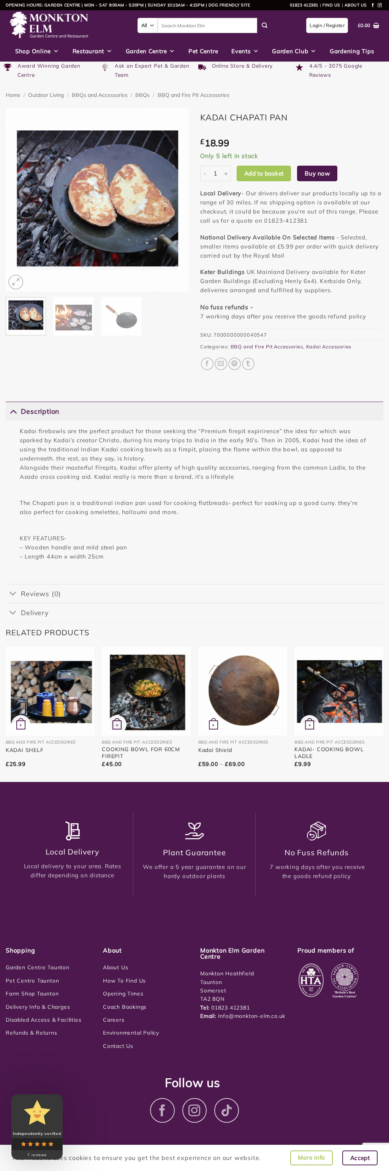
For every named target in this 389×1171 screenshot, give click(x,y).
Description (40, 411)
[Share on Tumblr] (248, 364)
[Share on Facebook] (207, 364)
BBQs (142, 95)
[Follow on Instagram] (380, 5)
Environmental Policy (131, 1032)
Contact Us (118, 1046)
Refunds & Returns (31, 1032)
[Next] (175, 200)
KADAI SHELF (25, 750)
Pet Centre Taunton (32, 980)
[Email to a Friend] (221, 364)
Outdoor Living (46, 95)
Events (241, 51)
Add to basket (264, 173)
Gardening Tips (352, 51)
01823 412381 (304, 5)
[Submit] (264, 25)
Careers (114, 1019)
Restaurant (88, 51)
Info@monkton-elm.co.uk (252, 1016)
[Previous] (19, 200)
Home (13, 95)
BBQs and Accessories (100, 95)
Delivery (34, 612)
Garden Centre (146, 51)
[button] (15, 282)
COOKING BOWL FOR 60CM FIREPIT (141, 753)
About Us (115, 967)
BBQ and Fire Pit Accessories (193, 95)
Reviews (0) (41, 593)
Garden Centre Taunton (38, 967)
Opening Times (123, 993)
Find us (331, 5)
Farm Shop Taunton (32, 993)
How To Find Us (124, 980)
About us (356, 5)
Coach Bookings (125, 1006)
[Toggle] (13, 411)
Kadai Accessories (329, 346)
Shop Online (33, 51)
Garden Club (290, 51)
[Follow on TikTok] (226, 1110)
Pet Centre (203, 51)
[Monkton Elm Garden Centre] (66, 25)
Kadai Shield (215, 750)
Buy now (317, 173)
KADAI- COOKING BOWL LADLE (329, 753)
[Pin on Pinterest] (234, 364)
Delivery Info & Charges (38, 1006)
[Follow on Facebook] (373, 5)
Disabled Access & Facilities (43, 1019)
